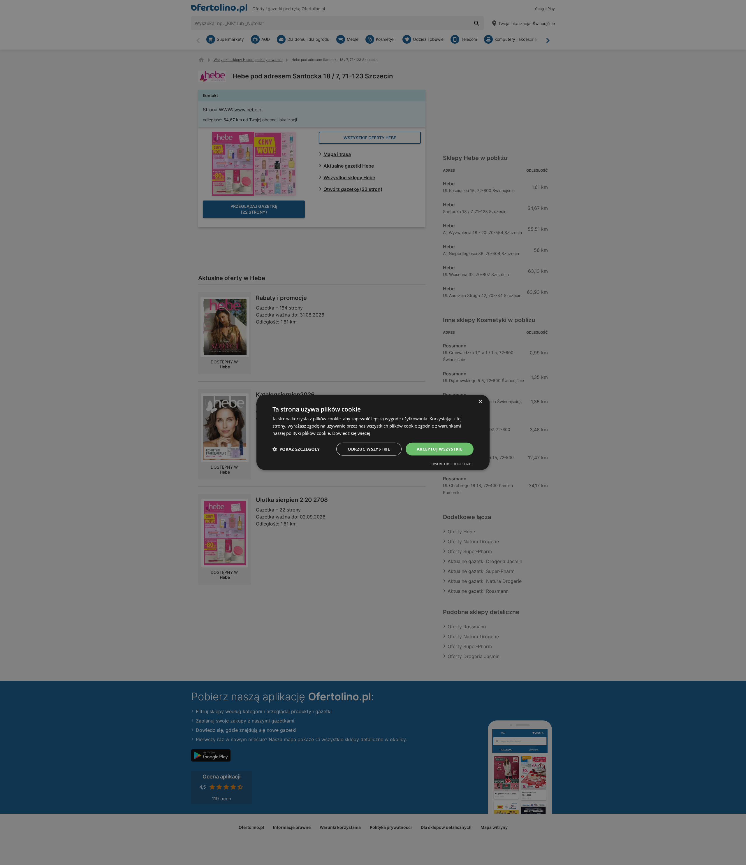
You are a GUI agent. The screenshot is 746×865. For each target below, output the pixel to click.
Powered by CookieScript (451, 464)
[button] (296, 449)
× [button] (480, 402)
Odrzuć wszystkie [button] (369, 448)
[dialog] (373, 432)
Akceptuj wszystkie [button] (439, 448)
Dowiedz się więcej (351, 433)
